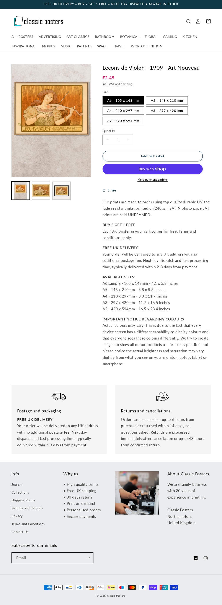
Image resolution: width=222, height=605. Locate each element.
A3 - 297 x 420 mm (167, 111)
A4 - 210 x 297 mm (123, 111)
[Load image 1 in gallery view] (20, 191)
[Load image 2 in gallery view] (41, 191)
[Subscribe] (88, 557)
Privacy (17, 516)
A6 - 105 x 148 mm (123, 100)
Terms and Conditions (28, 524)
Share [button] (112, 190)
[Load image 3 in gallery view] (61, 191)
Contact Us (20, 532)
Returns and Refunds (27, 508)
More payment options (152, 179)
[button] (188, 21)
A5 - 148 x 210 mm (167, 100)
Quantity (109, 131)
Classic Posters (116, 595)
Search (16, 484)
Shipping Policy (23, 500)
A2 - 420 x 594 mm (123, 121)
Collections (20, 492)
